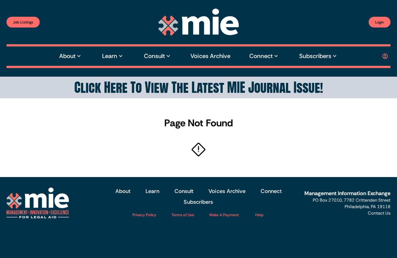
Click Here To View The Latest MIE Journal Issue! (198, 87)
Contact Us (379, 213)
